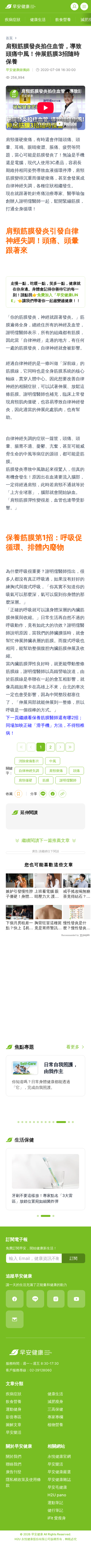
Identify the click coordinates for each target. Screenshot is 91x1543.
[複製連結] (62, 794)
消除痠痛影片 (29, 761)
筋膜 (45, 780)
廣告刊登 (13, 1471)
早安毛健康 (57, 1487)
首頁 (9, 38)
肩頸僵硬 (25, 780)
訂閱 (73, 1258)
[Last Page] (70, 747)
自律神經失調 (29, 770)
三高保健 (55, 1409)
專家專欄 (55, 1416)
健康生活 (55, 1393)
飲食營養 (13, 1401)
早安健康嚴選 (59, 1471)
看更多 (72, 1046)
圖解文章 (13, 1424)
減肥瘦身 (55, 1401)
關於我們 (13, 1456)
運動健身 (13, 1409)
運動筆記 (55, 1502)
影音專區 (13, 1416)
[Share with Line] (43, 794)
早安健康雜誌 (59, 1479)
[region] (45, 292)
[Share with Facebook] (53, 794)
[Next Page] (60, 747)
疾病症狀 (13, 1393)
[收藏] (18, 794)
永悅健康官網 (59, 1456)
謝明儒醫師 (67, 780)
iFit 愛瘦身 (57, 1518)
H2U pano (57, 1494)
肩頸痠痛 (56, 770)
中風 (52, 761)
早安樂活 (13, 1432)
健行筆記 (55, 1510)
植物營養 (55, 1424)
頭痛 (76, 770)
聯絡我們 (13, 1464)
